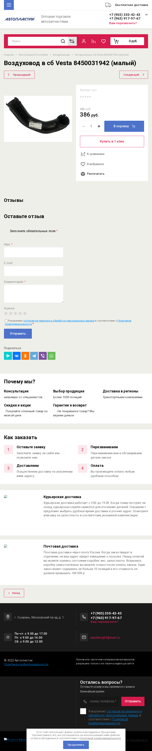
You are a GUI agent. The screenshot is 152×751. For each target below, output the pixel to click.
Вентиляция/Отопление (33, 54)
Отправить (18, 333)
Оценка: (9, 308)
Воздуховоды (61, 54)
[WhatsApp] (51, 356)
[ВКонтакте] (17, 356)
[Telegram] (34, 356)
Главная (9, 54)
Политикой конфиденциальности (108, 721)
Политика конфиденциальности (26, 664)
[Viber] (43, 356)
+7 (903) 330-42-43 (124, 15)
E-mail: (8, 263)
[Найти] (63, 41)
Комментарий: (15, 282)
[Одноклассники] (25, 356)
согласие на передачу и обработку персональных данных (58, 320)
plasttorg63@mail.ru (105, 637)
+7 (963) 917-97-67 (124, 18)
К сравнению (95, 154)
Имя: (8, 244)
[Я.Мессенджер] (8, 356)
